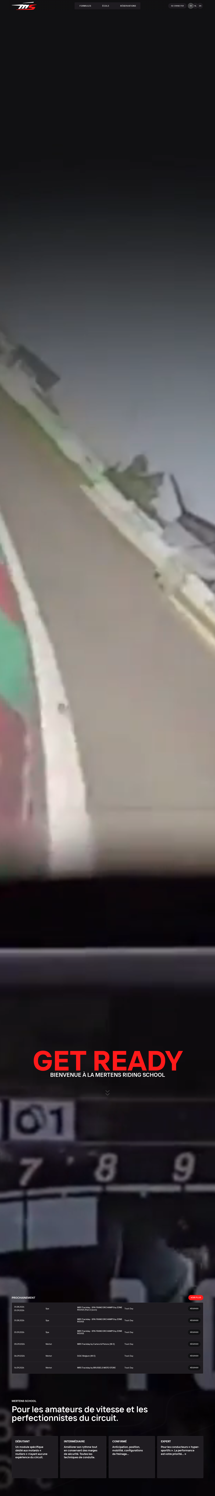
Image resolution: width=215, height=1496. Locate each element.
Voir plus (196, 1297)
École (105, 6)
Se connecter (177, 6)
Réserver (194, 1309)
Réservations (128, 6)
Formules (85, 6)
